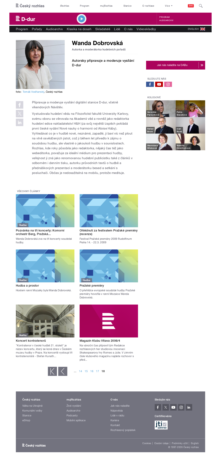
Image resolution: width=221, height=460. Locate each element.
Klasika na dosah (79, 29)
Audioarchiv (166, 20)
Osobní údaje (161, 443)
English (195, 443)
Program (84, 6)
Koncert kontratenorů (31, 340)
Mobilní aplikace (76, 420)
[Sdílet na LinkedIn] (19, 122)
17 (97, 371)
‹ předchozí (62, 371)
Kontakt (115, 425)
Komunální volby (32, 410)
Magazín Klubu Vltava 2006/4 (100, 340)
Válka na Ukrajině (32, 405)
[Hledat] (200, 6)
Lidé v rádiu (117, 415)
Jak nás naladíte (120, 405)
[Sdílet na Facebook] (19, 105)
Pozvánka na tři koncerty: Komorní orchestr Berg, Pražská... (40, 232)
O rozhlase (148, 6)
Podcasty (72, 415)
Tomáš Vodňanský (33, 91)
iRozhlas (64, 6)
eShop (26, 420)
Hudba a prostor (27, 285)
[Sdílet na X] (19, 113)
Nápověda (116, 410)
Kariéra (114, 420)
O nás (128, 29)
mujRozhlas (106, 6)
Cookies (146, 443)
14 (80, 371)
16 (91, 371)
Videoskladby (146, 29)
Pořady (37, 29)
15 (86, 371)
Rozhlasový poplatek (122, 430)
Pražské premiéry (92, 285)
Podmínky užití (180, 443)
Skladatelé (102, 29)
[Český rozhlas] (30, 6)
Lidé (117, 29)
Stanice (127, 6)
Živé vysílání (73, 405)
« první (52, 371)
